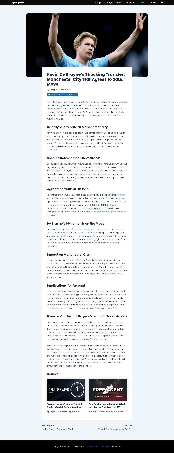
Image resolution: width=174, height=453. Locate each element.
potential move (94, 208)
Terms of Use (95, 446)
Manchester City (56, 94)
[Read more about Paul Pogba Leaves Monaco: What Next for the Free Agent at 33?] (108, 389)
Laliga (110, 2)
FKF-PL (119, 2)
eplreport (18, 2)
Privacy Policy (106, 446)
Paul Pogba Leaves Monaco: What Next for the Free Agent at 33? (107, 406)
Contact (153, 2)
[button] (162, 2)
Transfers (130, 2)
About (142, 2)
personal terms (117, 194)
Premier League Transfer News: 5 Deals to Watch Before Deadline (64, 406)
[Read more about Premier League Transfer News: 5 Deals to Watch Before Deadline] (66, 389)
